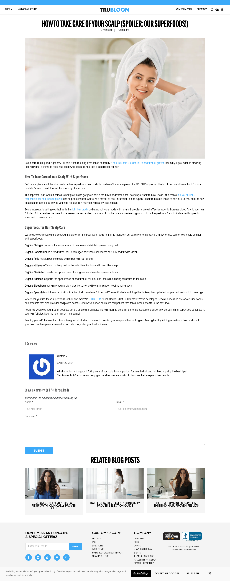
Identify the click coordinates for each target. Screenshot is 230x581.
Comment (31, 416)
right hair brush (80, 209)
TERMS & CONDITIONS (144, 556)
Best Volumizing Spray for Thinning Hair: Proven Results (176, 504)
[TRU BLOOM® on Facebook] (28, 558)
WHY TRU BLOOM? (184, 9)
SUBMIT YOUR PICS (100, 556)
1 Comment (122, 30)
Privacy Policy (177, 550)
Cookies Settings (140, 573)
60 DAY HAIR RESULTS (27, 9)
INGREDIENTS (98, 549)
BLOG (136, 542)
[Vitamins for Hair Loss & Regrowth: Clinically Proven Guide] (54, 483)
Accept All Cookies (167, 573)
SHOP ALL (9, 9)
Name (29, 402)
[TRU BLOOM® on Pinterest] (66, 558)
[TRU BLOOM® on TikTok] (47, 558)
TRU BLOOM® (180, 547)
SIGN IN (137, 553)
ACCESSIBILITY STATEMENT (145, 560)
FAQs (94, 542)
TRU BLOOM (95, 299)
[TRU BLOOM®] (114, 10)
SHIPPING (96, 539)
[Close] (210, 573)
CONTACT (138, 546)
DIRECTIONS (97, 546)
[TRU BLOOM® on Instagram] (38, 558)
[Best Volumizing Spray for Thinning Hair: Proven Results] (176, 483)
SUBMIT (76, 546)
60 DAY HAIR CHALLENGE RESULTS (107, 553)
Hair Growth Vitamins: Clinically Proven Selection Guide (115, 504)
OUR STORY (202, 9)
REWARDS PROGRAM (143, 549)
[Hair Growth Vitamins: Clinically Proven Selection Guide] (115, 483)
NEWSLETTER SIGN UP (144, 563)
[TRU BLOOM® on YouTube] (57, 558)
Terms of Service (190, 550)
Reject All (193, 573)
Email (120, 402)
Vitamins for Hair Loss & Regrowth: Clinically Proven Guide (53, 505)
